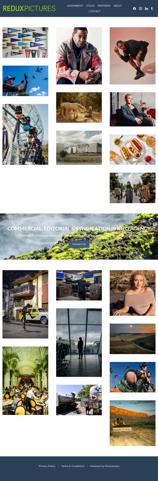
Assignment (75, 5)
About (117, 5)
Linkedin (146, 8)
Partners (104, 5)
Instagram (140, 8)
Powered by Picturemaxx (104, 466)
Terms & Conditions (72, 466)
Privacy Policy (47, 466)
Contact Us (79, 244)
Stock (90, 5)
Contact (94, 11)
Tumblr (152, 8)
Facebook (134, 8)
